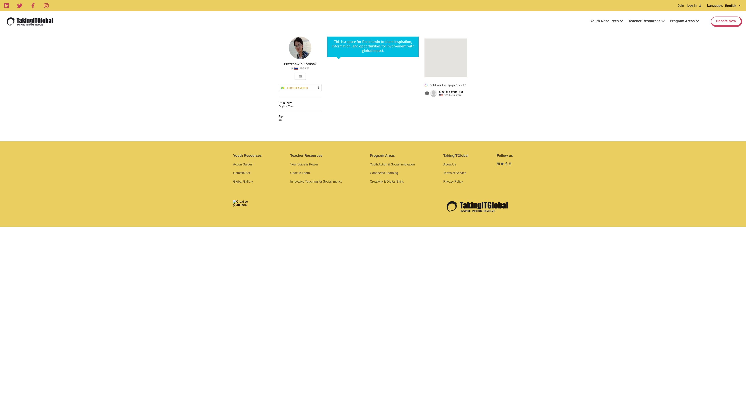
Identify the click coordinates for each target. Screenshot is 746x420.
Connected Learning (384, 173)
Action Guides (243, 164)
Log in (692, 5)
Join (681, 5)
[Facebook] (33, 5)
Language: (715, 5)
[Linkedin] (6, 5)
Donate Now (726, 21)
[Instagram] (46, 5)
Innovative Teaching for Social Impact (316, 181)
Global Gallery (243, 181)
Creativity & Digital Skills (387, 181)
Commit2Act (241, 173)
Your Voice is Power (304, 164)
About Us (449, 164)
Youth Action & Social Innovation (392, 164)
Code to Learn (300, 173)
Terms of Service (454, 173)
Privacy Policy (453, 181)
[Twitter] (20, 5)
